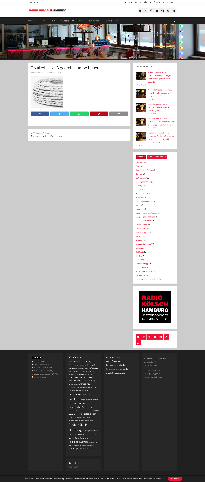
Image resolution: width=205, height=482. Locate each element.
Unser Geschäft (142, 267)
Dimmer (139, 174)
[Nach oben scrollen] (201, 478)
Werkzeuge (140, 275)
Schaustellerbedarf (144, 244)
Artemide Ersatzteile (75, 362)
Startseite (32, 21)
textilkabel (79, 434)
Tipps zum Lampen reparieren (164, 2)
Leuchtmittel (141, 229)
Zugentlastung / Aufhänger (147, 279)
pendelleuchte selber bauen (85, 420)
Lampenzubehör (77, 403)
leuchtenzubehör (73, 420)
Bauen (138, 166)
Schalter (139, 240)
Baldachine (140, 162)
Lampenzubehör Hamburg (81, 407)
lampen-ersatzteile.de (115, 365)
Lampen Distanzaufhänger (147, 213)
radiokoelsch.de (113, 357)
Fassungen (140, 186)
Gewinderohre (142, 193)
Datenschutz (74, 463)
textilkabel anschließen (91, 435)
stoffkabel (71, 435)
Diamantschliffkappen (145, 170)
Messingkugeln (142, 232)
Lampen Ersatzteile (74, 384)
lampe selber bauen (87, 414)
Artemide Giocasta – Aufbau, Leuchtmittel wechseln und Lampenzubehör (160, 93)
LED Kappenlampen (144, 221)
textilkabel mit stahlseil (80, 445)
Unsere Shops (112, 21)
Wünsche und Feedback (71, 21)
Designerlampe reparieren (78, 365)
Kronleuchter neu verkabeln (84, 374)
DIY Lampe (90, 365)
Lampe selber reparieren (75, 417)
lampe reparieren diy (87, 410)
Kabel (138, 205)
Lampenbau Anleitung (86, 381)
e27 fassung (92, 368)
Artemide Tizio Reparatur (87, 361)
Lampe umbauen (86, 417)
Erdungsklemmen (143, 182)
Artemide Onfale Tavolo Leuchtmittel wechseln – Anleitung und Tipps (158, 107)
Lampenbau (73, 381)
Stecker (139, 256)
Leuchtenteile (141, 225)
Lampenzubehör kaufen (75, 410)
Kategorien (141, 157)
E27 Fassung (141, 178)
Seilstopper (140, 248)
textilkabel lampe (78, 441)
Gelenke (139, 190)
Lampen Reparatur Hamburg (89, 399)
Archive (150, 157)
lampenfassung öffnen (82, 390)
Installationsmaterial (144, 201)
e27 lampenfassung (85, 371)
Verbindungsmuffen (144, 271)
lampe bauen (88, 377)
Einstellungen (147, 479)
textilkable (81, 448)
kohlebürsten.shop (114, 361)
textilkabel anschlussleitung (78, 438)
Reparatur (140, 236)
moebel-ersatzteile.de (115, 373)
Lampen (139, 209)
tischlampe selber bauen (81, 452)
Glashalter (140, 197)
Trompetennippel (143, 264)
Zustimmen (175, 479)
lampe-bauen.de (75, 377)
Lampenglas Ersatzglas (145, 217)
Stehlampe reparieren (90, 431)
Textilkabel (140, 260)
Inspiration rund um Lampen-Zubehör (138, 2)
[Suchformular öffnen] (174, 20)
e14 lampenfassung (83, 368)
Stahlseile (140, 252)
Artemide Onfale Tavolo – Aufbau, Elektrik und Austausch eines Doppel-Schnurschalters (161, 121)
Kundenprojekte (49, 21)
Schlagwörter (161, 157)
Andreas (58, 73)
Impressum (73, 467)
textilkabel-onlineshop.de (117, 369)
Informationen (93, 21)
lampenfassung (82, 387)
